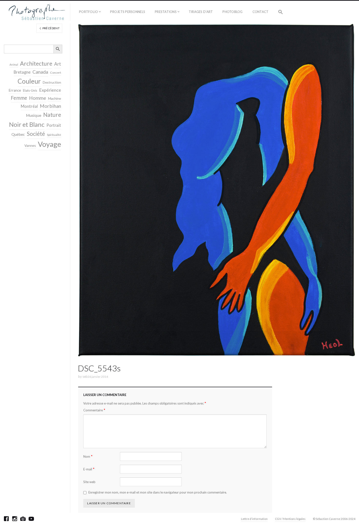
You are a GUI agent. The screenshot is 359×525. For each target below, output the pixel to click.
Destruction (52, 82)
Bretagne (22, 72)
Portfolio (88, 12)
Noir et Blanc (26, 124)
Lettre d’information (254, 519)
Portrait (53, 125)
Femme (19, 98)
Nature (52, 114)
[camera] (23, 518)
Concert (55, 72)
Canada (40, 72)
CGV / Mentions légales (290, 519)
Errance (15, 90)
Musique (33, 115)
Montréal (29, 106)
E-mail (89, 469)
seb (85, 376)
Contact (261, 12)
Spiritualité (54, 135)
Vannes (30, 145)
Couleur (29, 81)
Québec (18, 134)
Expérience (50, 90)
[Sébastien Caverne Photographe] (37, 12)
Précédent (51, 28)
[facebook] (6, 518)
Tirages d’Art (201, 12)
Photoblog (232, 12)
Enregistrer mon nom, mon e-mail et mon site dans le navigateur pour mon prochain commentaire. (157, 492)
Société (36, 133)
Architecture (36, 63)
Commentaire (94, 410)
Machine (54, 98)
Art (57, 64)
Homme (37, 98)
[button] (280, 12)
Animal (14, 64)
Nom (88, 456)
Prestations (166, 12)
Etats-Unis (30, 90)
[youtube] (31, 518)
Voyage (49, 144)
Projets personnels (127, 12)
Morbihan (50, 106)
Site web (89, 482)
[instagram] (14, 518)
